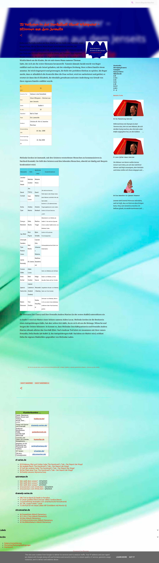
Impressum (8, 547)
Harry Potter (118, 72)
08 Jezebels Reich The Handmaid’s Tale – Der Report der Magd (44, 466)
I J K (114, 82)
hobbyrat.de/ (39, 419)
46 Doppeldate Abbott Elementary (33, 514)
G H (114, 80)
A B (114, 76)
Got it (132, 557)
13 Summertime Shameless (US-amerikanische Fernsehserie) (43, 502)
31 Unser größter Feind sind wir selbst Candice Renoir (41, 500)
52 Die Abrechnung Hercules (122, 119)
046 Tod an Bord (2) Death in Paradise (35, 498)
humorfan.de (39, 439)
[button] (21, 35)
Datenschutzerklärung (13, 543)
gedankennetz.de (39, 432)
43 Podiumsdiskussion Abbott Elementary (36, 520)
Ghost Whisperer (27, 383)
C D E (115, 78)
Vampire (116, 70)
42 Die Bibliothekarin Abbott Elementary (35, 522)
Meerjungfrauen (120, 68)
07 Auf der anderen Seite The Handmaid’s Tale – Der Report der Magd (47, 468)
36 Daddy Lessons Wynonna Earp (33, 472)
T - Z (115, 90)
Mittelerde (117, 74)
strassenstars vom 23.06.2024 (31, 487)
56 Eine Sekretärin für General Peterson (126, 196)
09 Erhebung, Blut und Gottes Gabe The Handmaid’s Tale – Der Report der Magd (51, 464)
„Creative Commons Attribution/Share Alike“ (50, 367)
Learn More (121, 557)
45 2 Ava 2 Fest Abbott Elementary (33, 516)
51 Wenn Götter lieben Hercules (123, 157)
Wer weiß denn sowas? (29, 481)
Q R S (115, 88)
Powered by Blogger (81, 551)
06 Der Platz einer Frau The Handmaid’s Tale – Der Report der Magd (46, 470)
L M (114, 84)
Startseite (117, 66)
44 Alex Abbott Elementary (30, 518)
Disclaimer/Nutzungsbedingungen (17, 545)
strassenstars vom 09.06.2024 (31, 489)
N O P (115, 86)
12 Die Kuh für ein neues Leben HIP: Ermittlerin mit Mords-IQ (43, 505)
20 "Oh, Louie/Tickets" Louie (31, 504)
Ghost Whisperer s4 (42, 383)
